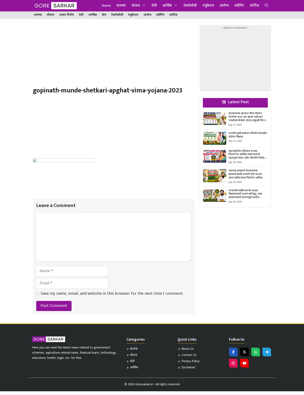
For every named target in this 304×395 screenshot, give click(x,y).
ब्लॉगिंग (239, 5)
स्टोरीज (254, 5)
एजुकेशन (208, 5)
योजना (136, 5)
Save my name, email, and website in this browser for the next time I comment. (112, 293)
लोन (104, 15)
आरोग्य (224, 5)
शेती (154, 5)
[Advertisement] (114, 56)
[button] (266, 5)
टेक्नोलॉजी (190, 5)
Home (106, 5)
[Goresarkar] (55, 5)
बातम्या (121, 5)
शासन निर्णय (66, 15)
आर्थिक (167, 5)
